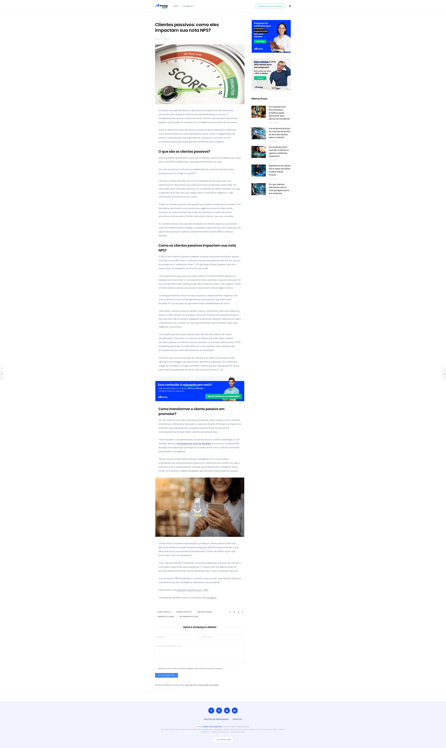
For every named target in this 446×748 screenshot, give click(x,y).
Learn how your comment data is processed (201, 685)
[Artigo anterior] (2, 373)
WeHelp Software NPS (212, 727)
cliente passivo (164, 612)
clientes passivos (184, 612)
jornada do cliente (165, 617)
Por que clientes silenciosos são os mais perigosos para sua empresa (279, 189)
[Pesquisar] (288, 6)
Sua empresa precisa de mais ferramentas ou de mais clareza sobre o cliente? (279, 133)
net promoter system (189, 617)
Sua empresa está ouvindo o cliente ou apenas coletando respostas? (279, 151)
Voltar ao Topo (224, 740)
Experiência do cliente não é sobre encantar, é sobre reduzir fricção (280, 170)
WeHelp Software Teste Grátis (270, 6)
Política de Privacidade (216, 719)
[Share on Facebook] (143, 117)
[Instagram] (219, 710)
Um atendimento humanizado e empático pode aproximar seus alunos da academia (279, 112)
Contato (237, 719)
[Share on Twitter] (143, 123)
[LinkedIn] (143, 129)
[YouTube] (227, 710)
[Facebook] (211, 710)
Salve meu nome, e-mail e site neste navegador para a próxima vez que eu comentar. (190, 668)
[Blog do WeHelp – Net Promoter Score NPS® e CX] (161, 6)
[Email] (143, 135)
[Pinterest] (242, 612)
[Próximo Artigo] (444, 373)
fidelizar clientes (204, 612)
